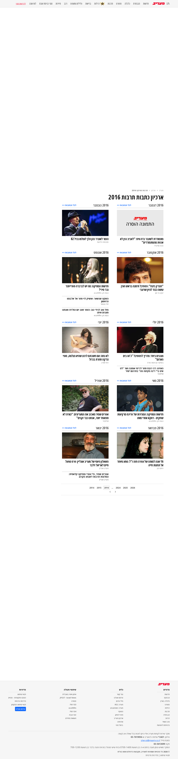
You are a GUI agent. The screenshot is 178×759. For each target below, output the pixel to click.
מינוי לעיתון (119, 715)
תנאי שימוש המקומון (18, 704)
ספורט (119, 3)
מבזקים (167, 697)
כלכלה (127, 3)
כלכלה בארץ (165, 701)
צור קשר (120, 694)
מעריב (161, 190)
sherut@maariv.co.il (150, 740)
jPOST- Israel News (68, 697)
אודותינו (120, 721)
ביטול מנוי (119, 725)
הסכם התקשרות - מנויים (17, 697)
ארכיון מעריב (118, 718)
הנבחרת (136, 3)
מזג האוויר (166, 721)
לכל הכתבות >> (124, 205)
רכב (65, 3)
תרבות (110, 3)
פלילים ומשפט (76, 3)
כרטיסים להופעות (163, 725)
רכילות (97, 3)
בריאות (88, 3)
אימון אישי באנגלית (69, 694)
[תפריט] (168, 3)
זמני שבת (72, 715)
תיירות (58, 3)
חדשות (146, 3)
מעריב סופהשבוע (116, 708)
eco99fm (72, 708)
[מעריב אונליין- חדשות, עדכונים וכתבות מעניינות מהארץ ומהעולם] (158, 3)
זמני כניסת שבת (46, 3)
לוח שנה (32, 3)
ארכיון (153, 190)
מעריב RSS (119, 704)
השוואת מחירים (70, 718)
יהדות (167, 718)
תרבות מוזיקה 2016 (140, 190)
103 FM (73, 704)
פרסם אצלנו (118, 697)
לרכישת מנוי (21, 3)
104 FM (73, 711)
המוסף (120, 711)
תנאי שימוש (21, 694)
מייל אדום (119, 701)
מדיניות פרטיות (20, 701)
